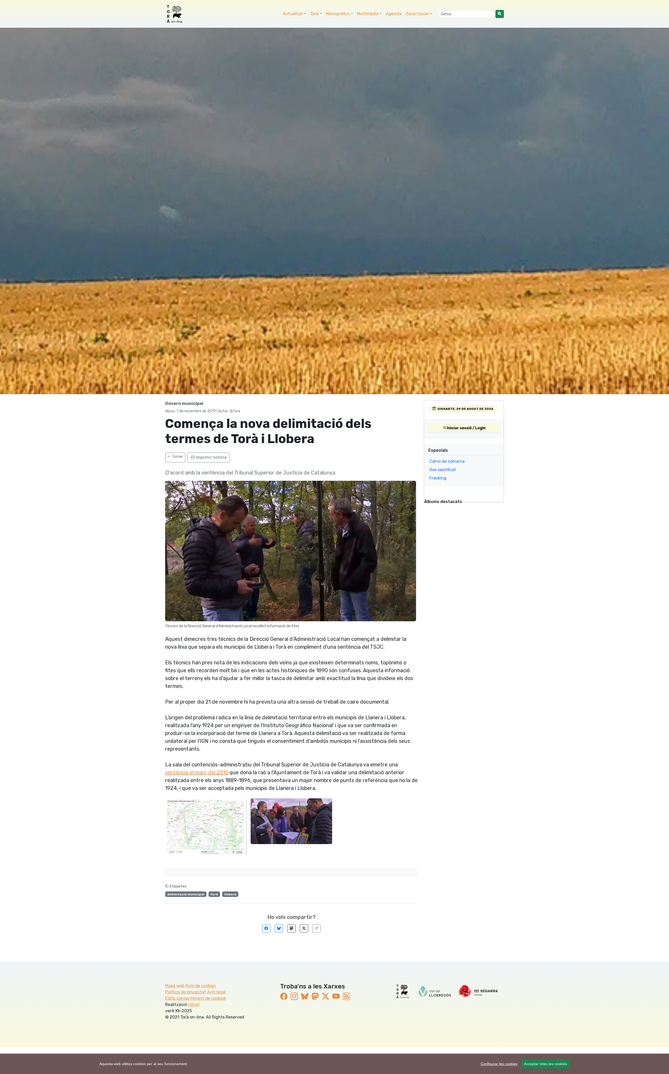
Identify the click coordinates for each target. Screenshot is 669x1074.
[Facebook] (266, 928)
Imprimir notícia (211, 457)
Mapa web (174, 985)
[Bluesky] (279, 928)
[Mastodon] (291, 928)
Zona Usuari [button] (417, 13)
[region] (334, 1064)
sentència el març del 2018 (196, 772)
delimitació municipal (185, 894)
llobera (230, 894)
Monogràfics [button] (338, 13)
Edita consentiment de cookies (195, 998)
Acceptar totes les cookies (545, 1064)
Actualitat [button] (293, 13)
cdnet (194, 1004)
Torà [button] (314, 13)
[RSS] (346, 996)
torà (214, 894)
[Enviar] (316, 928)
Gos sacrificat (442, 469)
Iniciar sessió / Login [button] (466, 428)
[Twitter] (304, 928)
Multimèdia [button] (368, 13)
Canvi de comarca (447, 461)
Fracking (437, 478)
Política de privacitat (185, 992)
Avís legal (216, 992)
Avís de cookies (201, 985)
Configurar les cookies (499, 1064)
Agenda (393, 13)
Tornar (177, 456)
